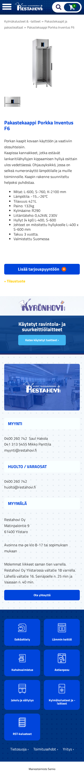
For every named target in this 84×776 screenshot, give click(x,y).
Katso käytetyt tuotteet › (42, 340)
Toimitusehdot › (45, 749)
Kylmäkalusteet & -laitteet (22, 21)
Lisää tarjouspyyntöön (41, 268)
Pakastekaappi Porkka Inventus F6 (50, 27)
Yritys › (68, 749)
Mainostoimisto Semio (42, 769)
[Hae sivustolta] (58, 7)
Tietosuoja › (19, 749)
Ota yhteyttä (42, 595)
